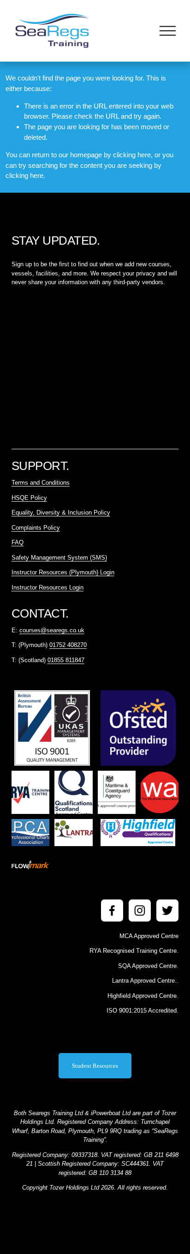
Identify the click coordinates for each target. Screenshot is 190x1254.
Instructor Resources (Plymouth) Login (63, 572)
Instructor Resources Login (47, 587)
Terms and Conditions (41, 482)
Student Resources (95, 1065)
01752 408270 (68, 644)
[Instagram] (140, 910)
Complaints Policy (36, 527)
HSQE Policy (29, 497)
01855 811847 (66, 660)
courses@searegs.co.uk (51, 630)
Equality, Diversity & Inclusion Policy (61, 512)
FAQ (18, 542)
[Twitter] (167, 910)
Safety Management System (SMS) (59, 557)
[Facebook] (112, 910)
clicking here (132, 155)
